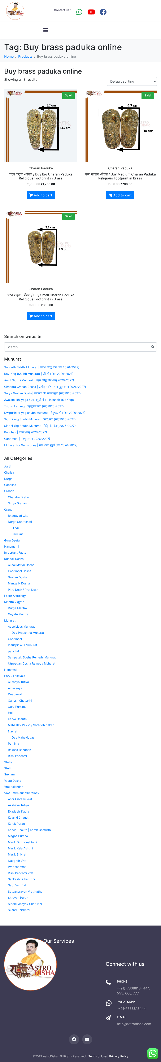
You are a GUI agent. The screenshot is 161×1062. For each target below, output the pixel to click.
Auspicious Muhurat (21, 626)
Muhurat (10, 620)
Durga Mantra (17, 608)
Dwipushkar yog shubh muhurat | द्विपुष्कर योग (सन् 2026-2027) (44, 412)
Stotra (8, 762)
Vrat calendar (13, 786)
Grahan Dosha (17, 577)
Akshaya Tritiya (18, 682)
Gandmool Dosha (19, 571)
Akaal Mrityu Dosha (21, 565)
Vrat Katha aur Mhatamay (21, 793)
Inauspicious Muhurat (22, 645)
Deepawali (15, 694)
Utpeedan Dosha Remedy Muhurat (31, 663)
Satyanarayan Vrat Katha (25, 891)
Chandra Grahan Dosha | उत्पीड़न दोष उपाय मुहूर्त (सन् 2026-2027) (45, 386)
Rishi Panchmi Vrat (20, 873)
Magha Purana (18, 836)
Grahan (9, 491)
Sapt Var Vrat (17, 885)
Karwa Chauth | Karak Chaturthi (29, 830)
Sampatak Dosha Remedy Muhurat (32, 657)
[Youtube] (91, 12)
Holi (10, 712)
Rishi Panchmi (17, 756)
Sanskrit (17, 534)
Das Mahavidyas (23, 737)
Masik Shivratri (18, 854)
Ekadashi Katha (18, 811)
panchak (14, 651)
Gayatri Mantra (18, 614)
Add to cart (43, 195)
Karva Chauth (17, 719)
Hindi (15, 528)
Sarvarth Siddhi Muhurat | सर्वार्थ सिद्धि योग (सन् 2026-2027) (41, 367)
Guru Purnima (17, 706)
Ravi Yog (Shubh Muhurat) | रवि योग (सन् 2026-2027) (38, 373)
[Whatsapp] (79, 12)
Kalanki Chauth (18, 817)
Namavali (10, 669)
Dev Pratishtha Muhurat (28, 632)
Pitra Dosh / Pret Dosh (23, 589)
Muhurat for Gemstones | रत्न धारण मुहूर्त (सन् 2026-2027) (40, 445)
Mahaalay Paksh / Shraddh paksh (31, 725)
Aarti (7, 466)
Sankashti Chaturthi (21, 879)
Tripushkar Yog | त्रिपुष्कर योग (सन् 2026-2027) (34, 406)
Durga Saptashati (20, 521)
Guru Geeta (12, 540)
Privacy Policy (119, 1056)
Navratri (13, 731)
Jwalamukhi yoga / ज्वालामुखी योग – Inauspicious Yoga (39, 399)
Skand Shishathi (19, 910)
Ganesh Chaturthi (20, 700)
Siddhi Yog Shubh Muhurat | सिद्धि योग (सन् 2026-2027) (40, 419)
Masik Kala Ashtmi (20, 848)
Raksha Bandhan (19, 750)
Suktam (9, 774)
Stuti (7, 768)
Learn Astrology (15, 595)
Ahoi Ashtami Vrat (20, 799)
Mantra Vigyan (14, 602)
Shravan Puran (18, 897)
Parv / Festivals (14, 676)
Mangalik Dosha (19, 583)
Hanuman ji (11, 546)
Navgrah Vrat (17, 860)
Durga (8, 478)
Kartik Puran (16, 823)
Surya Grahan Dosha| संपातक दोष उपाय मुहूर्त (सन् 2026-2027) (42, 393)
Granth (8, 509)
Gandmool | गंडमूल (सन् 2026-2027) (27, 438)
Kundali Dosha (14, 559)
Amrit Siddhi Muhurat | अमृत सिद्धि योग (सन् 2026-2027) (39, 380)
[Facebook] (103, 12)
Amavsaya (15, 688)
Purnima (13, 743)
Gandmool (15, 639)
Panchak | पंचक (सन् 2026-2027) (25, 432)
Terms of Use (97, 1056)
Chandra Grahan (19, 497)
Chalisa (9, 472)
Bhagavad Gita (18, 515)
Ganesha (10, 485)
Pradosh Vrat (17, 867)
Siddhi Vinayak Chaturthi (25, 904)
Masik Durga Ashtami (22, 842)
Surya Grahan (17, 503)
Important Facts (15, 552)
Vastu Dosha (12, 780)
